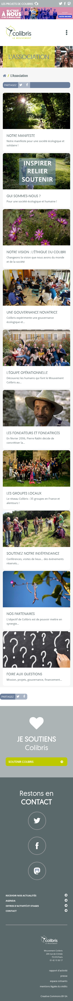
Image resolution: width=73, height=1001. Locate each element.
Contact (11, 910)
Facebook (27, 85)
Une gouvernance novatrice (32, 312)
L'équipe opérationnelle (27, 372)
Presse (63, 975)
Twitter (21, 85)
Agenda (10, 900)
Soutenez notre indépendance (33, 553)
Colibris (17, 4)
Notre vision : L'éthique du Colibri (36, 252)
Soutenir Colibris (21, 761)
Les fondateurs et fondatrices (33, 433)
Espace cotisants (58, 981)
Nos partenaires (21, 613)
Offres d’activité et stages (22, 905)
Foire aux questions (24, 674)
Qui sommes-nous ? (24, 196)
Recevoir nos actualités (21, 895)
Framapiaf (36, 884)
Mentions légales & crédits (53, 986)
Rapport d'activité (58, 970)
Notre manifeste (21, 135)
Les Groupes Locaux (24, 493)
